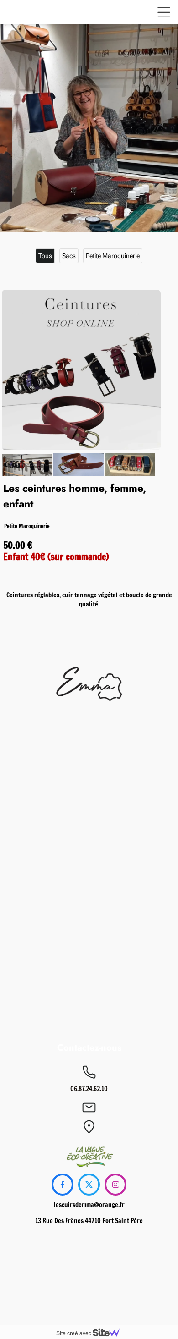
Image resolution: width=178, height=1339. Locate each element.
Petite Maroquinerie (113, 255)
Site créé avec (74, 1333)
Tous (45, 255)
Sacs (69, 255)
